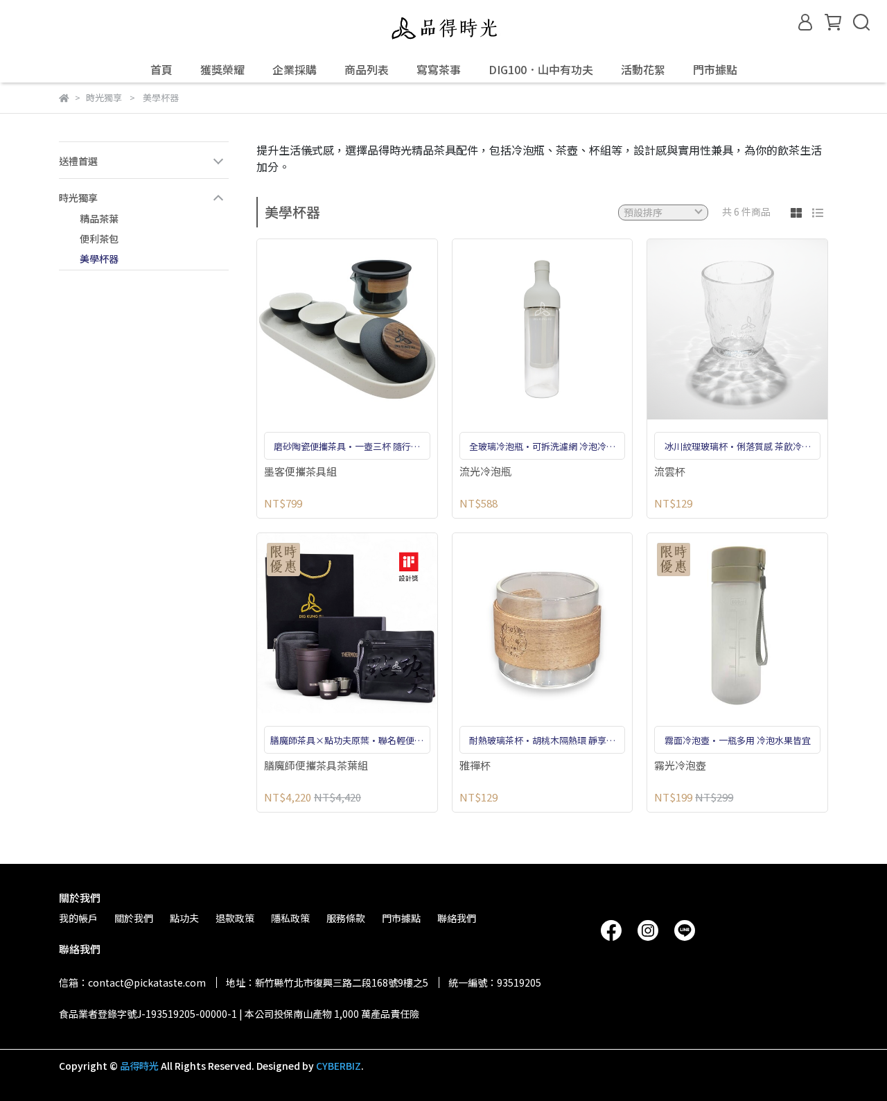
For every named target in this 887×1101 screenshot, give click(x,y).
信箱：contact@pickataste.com (132, 982)
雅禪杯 (475, 765)
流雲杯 (669, 471)
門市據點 (715, 69)
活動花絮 (643, 69)
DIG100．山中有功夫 (541, 69)
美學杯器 (99, 259)
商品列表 (366, 69)
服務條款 (345, 918)
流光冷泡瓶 (485, 471)
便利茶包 (99, 238)
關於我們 (133, 918)
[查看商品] (327, 329)
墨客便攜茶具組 (300, 471)
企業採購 (294, 69)
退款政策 (235, 918)
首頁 (161, 69)
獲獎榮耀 (222, 69)
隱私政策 (290, 918)
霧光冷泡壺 (680, 765)
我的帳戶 (78, 918)
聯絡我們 (456, 918)
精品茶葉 (99, 218)
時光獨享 (78, 198)
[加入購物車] (367, 329)
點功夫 (184, 918)
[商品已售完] (757, 329)
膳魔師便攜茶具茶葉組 (316, 765)
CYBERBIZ (338, 1066)
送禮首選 (78, 161)
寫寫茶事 (438, 69)
